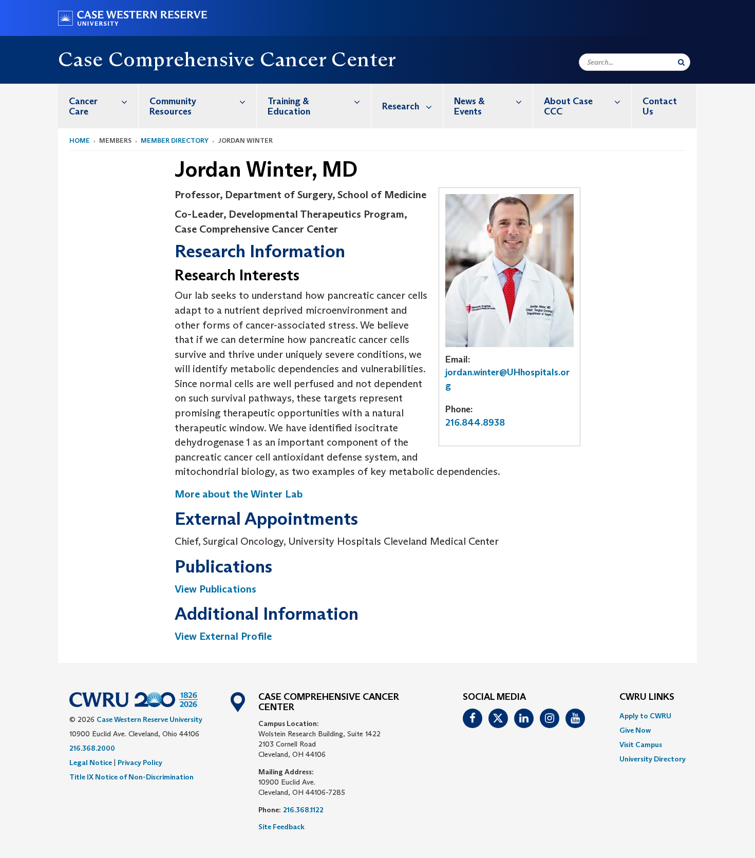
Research (400, 106)
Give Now (635, 730)
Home (79, 140)
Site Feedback (281, 826)
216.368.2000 (92, 748)
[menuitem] (98, 106)
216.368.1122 (303, 809)
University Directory (652, 759)
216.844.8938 (475, 422)
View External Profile (223, 636)
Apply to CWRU (645, 715)
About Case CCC (568, 106)
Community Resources (172, 106)
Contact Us (660, 106)
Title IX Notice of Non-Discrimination (131, 776)
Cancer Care (83, 106)
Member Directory (175, 140)
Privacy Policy (140, 762)
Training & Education (289, 106)
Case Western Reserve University (149, 719)
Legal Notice (90, 762)
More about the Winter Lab (239, 494)
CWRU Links (646, 697)
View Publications (215, 589)
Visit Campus (640, 744)
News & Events (469, 106)
